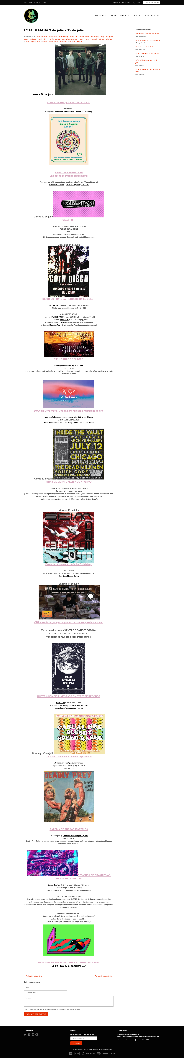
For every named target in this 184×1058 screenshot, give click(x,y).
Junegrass (67, 705)
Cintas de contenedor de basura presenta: (69, 756)
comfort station (84, 36)
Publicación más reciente (103, 976)
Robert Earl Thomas (73, 111)
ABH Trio (85, 184)
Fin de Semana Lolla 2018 (144, 47)
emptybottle (42, 39)
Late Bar (55, 305)
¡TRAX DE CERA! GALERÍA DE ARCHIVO (69, 481)
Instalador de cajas (56, 184)
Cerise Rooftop (54, 885)
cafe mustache (42, 36)
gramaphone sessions (69, 39)
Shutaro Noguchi (73, 184)
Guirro (76, 576)
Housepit (94, 39)
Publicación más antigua (34, 976)
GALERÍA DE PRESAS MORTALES (69, 829)
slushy (44, 41)
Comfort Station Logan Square (75, 835)
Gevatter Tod (55, 325)
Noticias (124, 16)
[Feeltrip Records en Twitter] (25, 1035)
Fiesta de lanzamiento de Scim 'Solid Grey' (68, 564)
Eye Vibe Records (80, 705)
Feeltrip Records (93, 1049)
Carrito (138, 2)
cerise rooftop (63, 36)
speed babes (53, 41)
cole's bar (73, 36)
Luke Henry (87, 111)
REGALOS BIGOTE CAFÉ (69, 172)
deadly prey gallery (97, 36)
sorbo (80, 708)
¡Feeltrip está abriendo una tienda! (147, 33)
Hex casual (58, 763)
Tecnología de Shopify (105, 1049)
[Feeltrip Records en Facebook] (29, 1035)
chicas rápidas (77, 763)
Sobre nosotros (152, 16)
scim (27, 41)
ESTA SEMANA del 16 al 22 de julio (147, 53)
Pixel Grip (64, 319)
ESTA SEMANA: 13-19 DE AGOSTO (147, 40)
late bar (101, 39)
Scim (68, 573)
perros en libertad (56, 111)
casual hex (53, 36)
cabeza (61, 708)
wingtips (79, 41)
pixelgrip (109, 39)
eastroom (33, 39)
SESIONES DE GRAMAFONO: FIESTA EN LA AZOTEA (83, 876)
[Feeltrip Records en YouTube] (36, 1035)
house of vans (84, 39)
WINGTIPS (56, 317)
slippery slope (35, 41)
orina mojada (71, 708)
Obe (64, 576)
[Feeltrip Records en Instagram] (33, 1035)
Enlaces (136, 16)
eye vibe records (54, 39)
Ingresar (115, 2)
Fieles (69, 576)
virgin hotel (63, 41)
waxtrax (72, 41)
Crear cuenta (125, 2)
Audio (114, 16)
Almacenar (100, 16)
